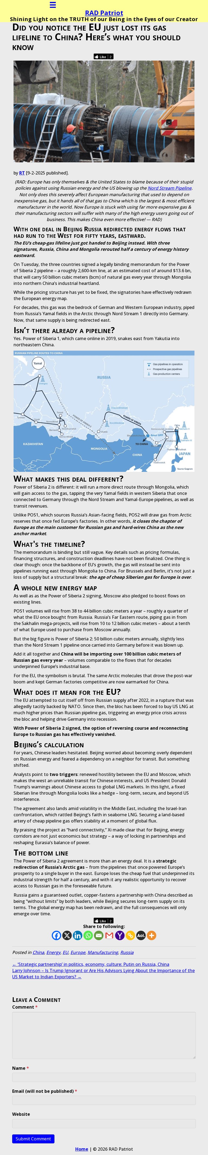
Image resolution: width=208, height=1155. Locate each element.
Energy (53, 952)
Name (20, 1068)
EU (65, 952)
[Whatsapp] (88, 935)
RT (22, 173)
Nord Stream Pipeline (169, 188)
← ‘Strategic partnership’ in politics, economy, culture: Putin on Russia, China (90, 964)
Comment (25, 1007)
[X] (67, 935)
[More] (151, 935)
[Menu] (53, 5)
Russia (127, 952)
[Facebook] (56, 935)
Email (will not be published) (44, 1091)
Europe (77, 952)
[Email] (98, 935)
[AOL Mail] (141, 935)
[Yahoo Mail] (120, 935)
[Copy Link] (130, 935)
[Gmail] (109, 935)
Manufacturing (102, 952)
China (38, 952)
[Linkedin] (77, 935)
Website (21, 1114)
